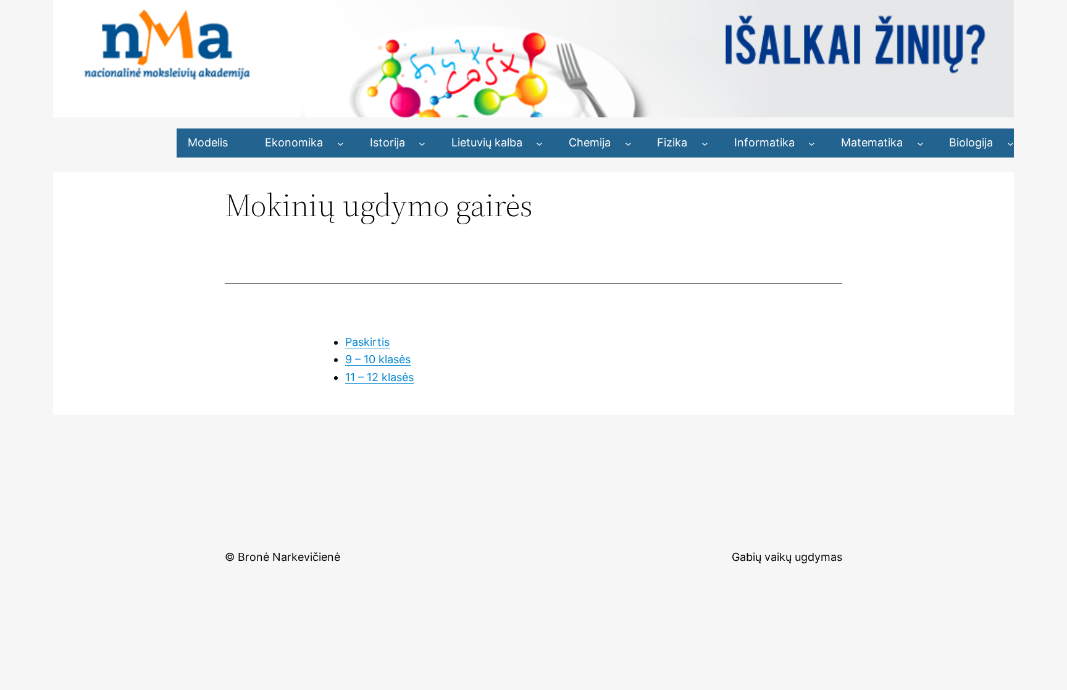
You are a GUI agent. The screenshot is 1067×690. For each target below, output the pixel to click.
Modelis (208, 142)
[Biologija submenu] (1010, 143)
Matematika (872, 142)
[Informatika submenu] (811, 143)
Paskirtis (367, 341)
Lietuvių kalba (486, 142)
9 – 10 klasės (378, 359)
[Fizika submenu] (704, 143)
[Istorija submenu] (422, 143)
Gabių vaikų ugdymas (787, 556)
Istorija (387, 142)
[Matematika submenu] (920, 143)
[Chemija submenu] (628, 143)
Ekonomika (294, 142)
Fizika (672, 142)
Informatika (764, 142)
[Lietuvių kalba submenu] (539, 143)
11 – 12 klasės (379, 377)
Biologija (971, 142)
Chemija (590, 142)
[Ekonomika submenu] (340, 143)
